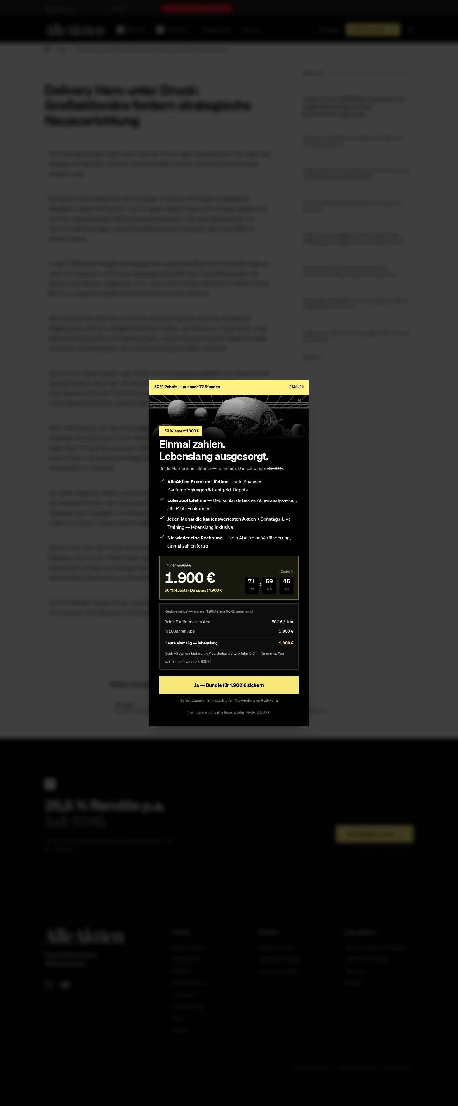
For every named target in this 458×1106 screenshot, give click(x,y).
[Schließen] (299, 400)
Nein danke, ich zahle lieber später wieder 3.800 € (229, 712)
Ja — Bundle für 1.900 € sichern (229, 685)
